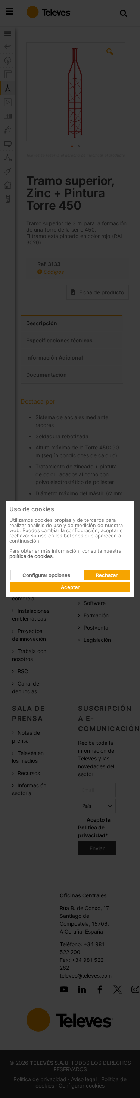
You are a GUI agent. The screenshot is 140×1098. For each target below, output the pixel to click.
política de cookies (31, 556)
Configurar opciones (46, 575)
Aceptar (70, 587)
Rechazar (107, 575)
